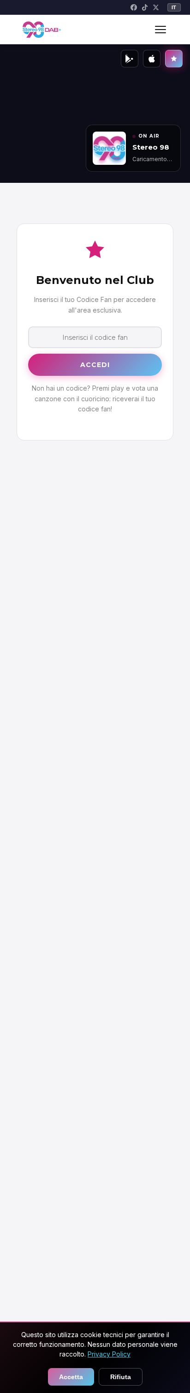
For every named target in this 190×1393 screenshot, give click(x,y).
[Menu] (160, 29)
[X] (156, 7)
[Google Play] (129, 58)
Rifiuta (120, 1377)
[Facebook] (134, 7)
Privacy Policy (109, 1354)
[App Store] (151, 58)
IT (174, 7)
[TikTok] (145, 7)
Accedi (95, 365)
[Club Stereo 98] (174, 58)
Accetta (71, 1377)
